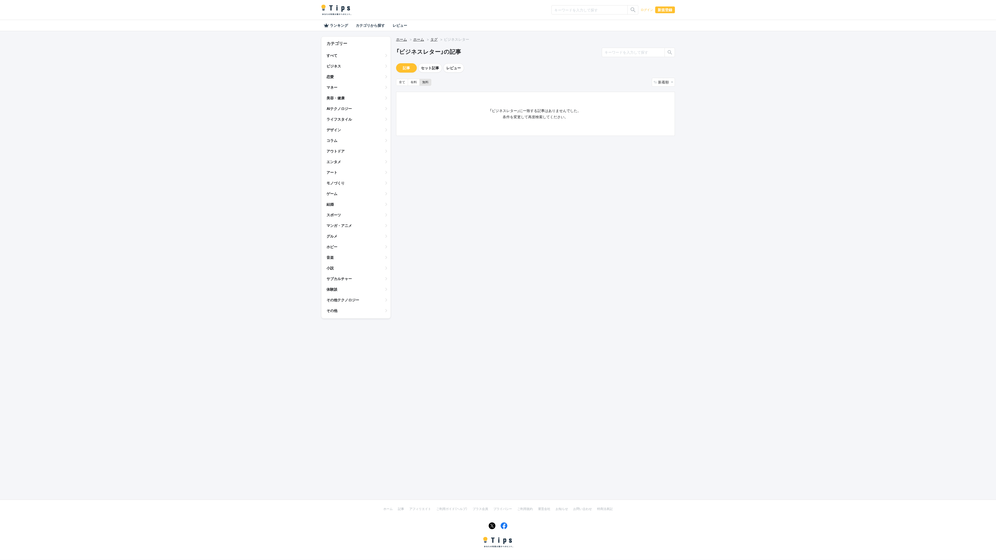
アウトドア (336, 151)
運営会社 (544, 509)
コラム (332, 140)
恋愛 (330, 76)
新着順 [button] (664, 82)
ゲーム (332, 193)
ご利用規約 (525, 509)
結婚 (330, 204)
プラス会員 (480, 509)
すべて (332, 55)
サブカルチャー (339, 278)
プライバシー (502, 509)
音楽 (330, 257)
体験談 (332, 289)
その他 (332, 310)
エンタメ (334, 161)
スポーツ (334, 215)
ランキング (339, 25)
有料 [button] (414, 82)
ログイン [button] (647, 10)
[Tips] (336, 10)
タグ (434, 39)
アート (332, 172)
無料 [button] (425, 82)
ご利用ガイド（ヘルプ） (451, 509)
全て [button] (402, 82)
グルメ (332, 236)
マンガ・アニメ (339, 225)
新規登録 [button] (665, 10)
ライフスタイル (339, 119)
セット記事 (430, 68)
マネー (332, 87)
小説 (330, 268)
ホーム (401, 39)
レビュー (400, 25)
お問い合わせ (582, 509)
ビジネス (334, 66)
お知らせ (562, 509)
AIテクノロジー (339, 108)
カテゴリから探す (370, 25)
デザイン (334, 130)
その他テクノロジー (343, 300)
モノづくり (336, 183)
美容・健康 (336, 98)
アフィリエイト (420, 509)
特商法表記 (605, 509)
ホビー (332, 246)
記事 (406, 68)
